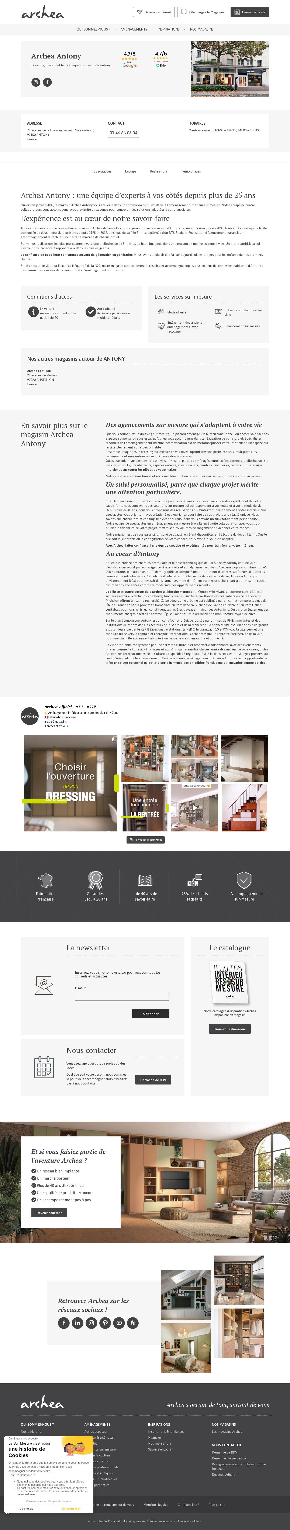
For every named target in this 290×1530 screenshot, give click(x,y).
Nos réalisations (160, 1443)
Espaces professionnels (101, 1467)
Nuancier (154, 1437)
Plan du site (217, 1504)
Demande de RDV (153, 1080)
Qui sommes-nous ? (93, 29)
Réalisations (159, 171)
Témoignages (191, 171)
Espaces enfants (96, 1461)
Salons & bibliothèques (100, 1479)
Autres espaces (95, 1431)
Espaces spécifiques (98, 1473)
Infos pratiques (100, 171)
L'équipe (131, 171)
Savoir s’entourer (160, 1449)
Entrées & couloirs (97, 1455)
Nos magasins (202, 29)
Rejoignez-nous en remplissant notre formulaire (239, 1466)
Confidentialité (188, 1504)
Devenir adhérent (49, 1213)
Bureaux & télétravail (99, 1437)
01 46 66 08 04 (123, 132)
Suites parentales (97, 1485)
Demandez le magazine (229, 1458)
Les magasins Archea (227, 1431)
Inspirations (169, 29)
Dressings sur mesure (100, 1449)
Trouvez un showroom (230, 1029)
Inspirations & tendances (166, 1431)
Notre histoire (31, 1431)
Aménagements (134, 29)
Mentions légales (156, 1504)
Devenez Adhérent (225, 1474)
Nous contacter (226, 1445)
